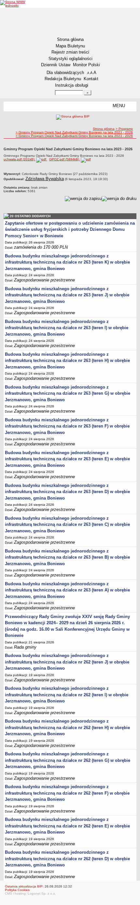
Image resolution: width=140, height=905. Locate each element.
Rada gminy (25, 647)
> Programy (124, 128)
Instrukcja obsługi (71, 85)
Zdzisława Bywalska (44, 178)
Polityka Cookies (17, 890)
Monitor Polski (86, 64)
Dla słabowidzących (65, 72)
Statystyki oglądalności (70, 58)
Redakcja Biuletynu (63, 78)
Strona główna (70, 39)
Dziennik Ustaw (55, 64)
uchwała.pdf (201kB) (19, 159)
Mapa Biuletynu (70, 45)
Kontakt (91, 78)
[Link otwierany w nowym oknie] (14, 3)
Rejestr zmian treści (70, 52)
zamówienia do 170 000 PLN (41, 247)
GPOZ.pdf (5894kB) (64, 159)
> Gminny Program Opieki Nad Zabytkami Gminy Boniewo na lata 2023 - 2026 (74, 132)
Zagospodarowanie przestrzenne (44, 280)
